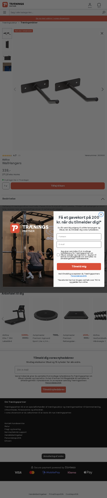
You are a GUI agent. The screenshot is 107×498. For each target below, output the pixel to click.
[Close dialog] (101, 214)
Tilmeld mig (79, 266)
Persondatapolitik (79, 276)
